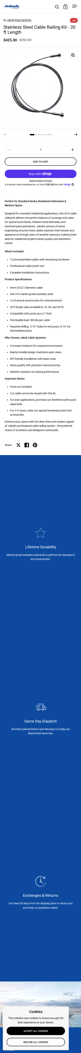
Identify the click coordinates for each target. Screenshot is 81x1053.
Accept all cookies (36, 1031)
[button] (76, 134)
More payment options (40, 181)
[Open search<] (57, 7)
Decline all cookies (35, 1042)
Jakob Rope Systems (19, 20)
